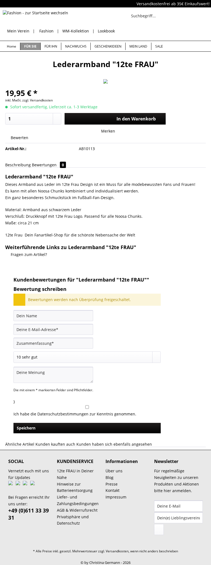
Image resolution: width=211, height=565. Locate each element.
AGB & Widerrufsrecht (77, 510)
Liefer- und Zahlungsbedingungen (78, 500)
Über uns (114, 470)
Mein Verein (18, 31)
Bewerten (19, 137)
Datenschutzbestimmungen (62, 414)
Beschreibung (18, 164)
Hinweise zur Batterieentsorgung (75, 487)
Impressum (116, 497)
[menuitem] (150, 18)
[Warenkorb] (202, 15)
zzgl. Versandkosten (37, 100)
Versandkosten (117, 551)
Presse (112, 484)
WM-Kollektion (75, 31)
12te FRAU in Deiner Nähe (75, 474)
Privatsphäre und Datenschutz (73, 520)
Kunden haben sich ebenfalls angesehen (114, 444)
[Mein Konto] (188, 15)
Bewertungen (48, 164)
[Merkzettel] (175, 15)
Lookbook (106, 31)
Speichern (26, 428)
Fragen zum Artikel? (28, 254)
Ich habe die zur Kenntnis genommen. (74, 414)
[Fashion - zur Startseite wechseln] (35, 17)
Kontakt (113, 490)
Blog (109, 477)
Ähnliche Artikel (19, 444)
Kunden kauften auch (55, 444)
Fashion (46, 31)
